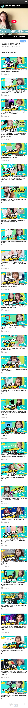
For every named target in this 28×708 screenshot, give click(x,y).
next (16, 705)
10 (25, 704)
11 (11, 705)
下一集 (23, 41)
